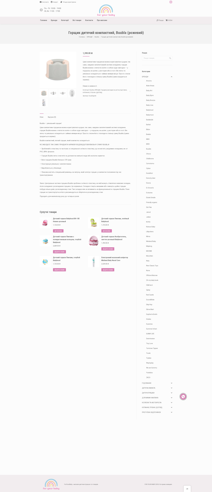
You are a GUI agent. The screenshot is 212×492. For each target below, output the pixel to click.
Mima (148, 236)
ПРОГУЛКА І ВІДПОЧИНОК (151, 412)
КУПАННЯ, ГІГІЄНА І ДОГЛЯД (92, 92)
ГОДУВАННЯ (146, 383)
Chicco (148, 154)
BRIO (148, 144)
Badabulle (149, 120)
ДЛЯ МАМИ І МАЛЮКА (150, 398)
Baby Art (149, 90)
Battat (148, 124)
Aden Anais (150, 86)
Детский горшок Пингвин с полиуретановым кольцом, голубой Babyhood (67, 239)
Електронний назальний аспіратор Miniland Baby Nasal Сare (114, 258)
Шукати (170, 58)
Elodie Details (150, 197)
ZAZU (148, 377)
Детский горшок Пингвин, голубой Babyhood (66, 258)
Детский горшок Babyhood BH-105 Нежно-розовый (66, 220)
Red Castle (150, 295)
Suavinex (149, 324)
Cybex (148, 168)
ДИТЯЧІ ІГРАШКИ (148, 393)
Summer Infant (151, 329)
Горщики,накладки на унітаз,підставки (114, 90)
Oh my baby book (152, 280)
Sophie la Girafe (151, 314)
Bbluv (148, 129)
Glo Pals (149, 207)
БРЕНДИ (97, 90)
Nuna (148, 270)
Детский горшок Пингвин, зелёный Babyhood (115, 220)
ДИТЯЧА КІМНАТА (148, 388)
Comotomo (150, 163)
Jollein (148, 217)
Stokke (148, 319)
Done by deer (150, 178)
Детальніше (58, 231)
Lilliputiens (149, 231)
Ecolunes (149, 193)
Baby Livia (149, 105)
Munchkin (149, 256)
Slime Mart (150, 309)
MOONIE (149, 251)
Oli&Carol (149, 285)
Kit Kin (148, 222)
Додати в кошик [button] (59, 252)
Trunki (148, 353)
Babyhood (149, 110)
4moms (149, 81)
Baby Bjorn (150, 95)
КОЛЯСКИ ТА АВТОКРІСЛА (151, 402)
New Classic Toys (152, 266)
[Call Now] (183, 396)
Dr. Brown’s (150, 188)
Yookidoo (149, 373)
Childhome (150, 159)
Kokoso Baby (150, 227)
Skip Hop (149, 304)
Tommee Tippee (152, 348)
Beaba (148, 134)
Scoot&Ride (150, 300)
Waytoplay (149, 363)
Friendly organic (151, 202)
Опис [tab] (42, 117)
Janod (148, 212)
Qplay (148, 290)
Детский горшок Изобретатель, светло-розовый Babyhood (113, 238)
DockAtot (149, 173)
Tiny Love (149, 343)
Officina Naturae (151, 275)
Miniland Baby (151, 241)
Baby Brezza (150, 100)
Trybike (148, 358)
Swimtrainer (150, 338)
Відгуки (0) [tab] (52, 117)
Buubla (92, 90)
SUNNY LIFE (150, 334)
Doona (148, 183)
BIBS (148, 139)
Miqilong (149, 246)
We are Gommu (151, 368)
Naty (147, 261)
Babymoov (150, 115)
